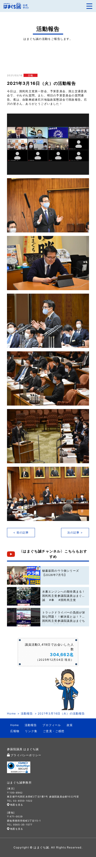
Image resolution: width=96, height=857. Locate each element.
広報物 (15, 731)
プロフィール (51, 725)
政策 (70, 725)
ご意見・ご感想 (53, 731)
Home (11, 713)
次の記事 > (75, 532)
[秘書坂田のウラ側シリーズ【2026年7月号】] (23, 575)
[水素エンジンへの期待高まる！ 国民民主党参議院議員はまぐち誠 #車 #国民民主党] (23, 596)
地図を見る (16, 804)
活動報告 (27, 713)
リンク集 (31, 731)
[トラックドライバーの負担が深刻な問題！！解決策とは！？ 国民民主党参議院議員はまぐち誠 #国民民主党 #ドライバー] (23, 617)
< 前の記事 (21, 532)
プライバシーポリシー (25, 755)
